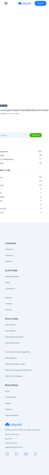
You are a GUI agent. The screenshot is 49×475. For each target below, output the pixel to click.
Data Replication (12, 343)
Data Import (10, 324)
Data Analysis (11, 358)
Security (8, 438)
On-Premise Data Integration (17, 352)
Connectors (10, 288)
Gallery (8, 403)
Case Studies (10, 397)
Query (7, 282)
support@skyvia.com (13, 447)
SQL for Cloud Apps (13, 376)
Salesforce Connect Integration (18, 370)
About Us (9, 249)
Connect (8, 303)
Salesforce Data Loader (15, 364)
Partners (8, 261)
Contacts (9, 255)
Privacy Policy (11, 443)
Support (8, 409)
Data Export (10, 330)
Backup (8, 297)
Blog (7, 391)
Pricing (8, 309)
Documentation (11, 415)
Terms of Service (12, 434)
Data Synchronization (14, 336)
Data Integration (12, 276)
